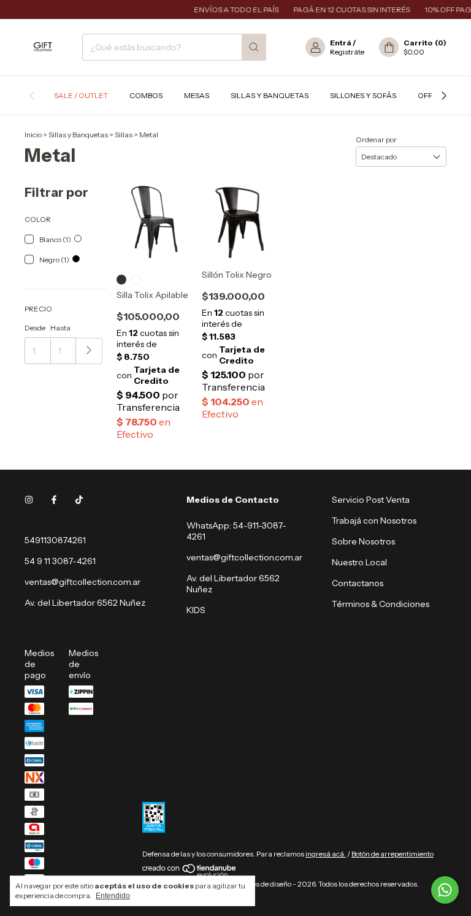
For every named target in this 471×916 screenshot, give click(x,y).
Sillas (123, 134)
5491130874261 (55, 540)
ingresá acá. (325, 853)
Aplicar (89, 351)
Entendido (113, 895)
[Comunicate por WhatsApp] (445, 890)
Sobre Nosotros (363, 541)
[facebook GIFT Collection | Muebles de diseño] (54, 499)
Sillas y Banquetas (269, 95)
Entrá (340, 42)
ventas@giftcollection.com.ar (82, 581)
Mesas (196, 95)
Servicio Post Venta (371, 499)
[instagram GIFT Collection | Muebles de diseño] (29, 499)
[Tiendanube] (189, 874)
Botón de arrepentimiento (392, 853)
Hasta (60, 327)
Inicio (33, 134)
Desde (35, 327)
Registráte (347, 51)
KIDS (195, 610)
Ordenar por (376, 139)
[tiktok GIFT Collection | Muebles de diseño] (79, 499)
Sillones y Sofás (363, 95)
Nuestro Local (359, 562)
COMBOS (146, 95)
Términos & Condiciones (380, 603)
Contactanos (357, 583)
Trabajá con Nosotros (374, 520)
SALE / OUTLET (81, 95)
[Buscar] (254, 47)
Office (431, 95)
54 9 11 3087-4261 (60, 561)
